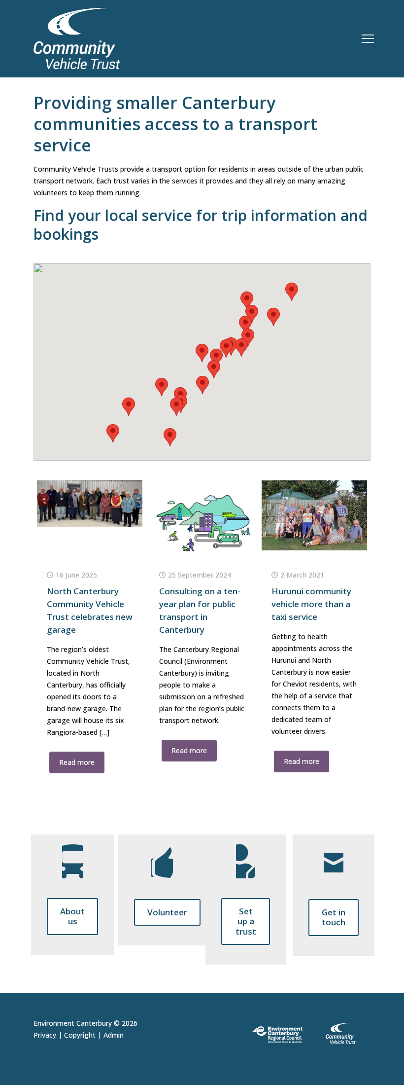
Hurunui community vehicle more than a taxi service (311, 603)
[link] (307, 1033)
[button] (291, 292)
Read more (77, 762)
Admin (113, 1035)
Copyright (80, 1035)
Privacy (45, 1035)
